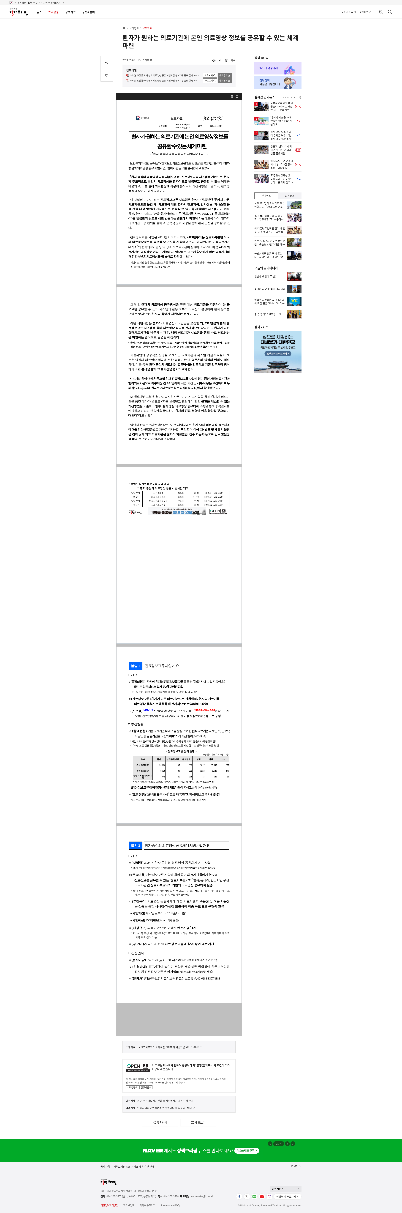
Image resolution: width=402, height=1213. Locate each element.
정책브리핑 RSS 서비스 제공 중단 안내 (134, 1166)
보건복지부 (145, 60)
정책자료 (70, 12)
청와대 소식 (347, 12)
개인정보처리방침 (109, 1205)
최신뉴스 (289, 196)
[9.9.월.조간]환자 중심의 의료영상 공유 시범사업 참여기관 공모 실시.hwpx (164, 75)
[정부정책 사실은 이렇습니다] (278, 82)
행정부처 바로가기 (286, 1196)
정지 (287, 1143)
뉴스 (39, 12)
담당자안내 (146, 1087)
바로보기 (209, 75)
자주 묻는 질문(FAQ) (170, 1205)
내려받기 (223, 75)
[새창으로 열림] (226, 60)
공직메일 (364, 12)
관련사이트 (278, 1189)
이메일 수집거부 (147, 1205)
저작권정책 (132, 1087)
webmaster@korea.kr (203, 1196)
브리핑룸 (53, 12)
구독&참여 (88, 12)
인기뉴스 (266, 196)
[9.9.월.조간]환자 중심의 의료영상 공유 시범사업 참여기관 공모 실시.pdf (163, 80)
